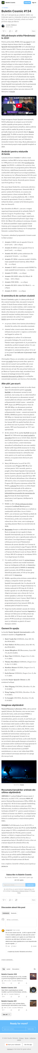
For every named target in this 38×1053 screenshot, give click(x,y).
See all (5, 1014)
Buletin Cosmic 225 (9, 988)
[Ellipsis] (35, 930)
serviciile (28, 390)
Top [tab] (4, 969)
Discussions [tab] (15, 969)
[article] (19, 978)
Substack (10, 1049)
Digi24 (12, 91)
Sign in (34, 2)
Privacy (21, 1038)
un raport (27, 42)
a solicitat (13, 486)
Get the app (28, 1044)
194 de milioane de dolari (23, 504)
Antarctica (18, 575)
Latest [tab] (8, 969)
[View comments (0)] (11, 983)
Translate (5, 7)
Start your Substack (14, 1044)
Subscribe (27, 2)
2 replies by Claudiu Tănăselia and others (20, 951)
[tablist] (9, 913)
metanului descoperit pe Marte (12, 376)
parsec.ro (4, 866)
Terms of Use (27, 889)
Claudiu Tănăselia (11, 25)
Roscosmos (8, 529)
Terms (26, 1038)
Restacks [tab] (13, 913)
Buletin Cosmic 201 (9, 1001)
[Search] (35, 969)
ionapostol (9, 930)
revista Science (30, 560)
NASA (3, 319)
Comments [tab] (6, 913)
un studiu (9, 361)
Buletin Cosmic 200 (9, 974)
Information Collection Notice (20, 891)
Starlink (8, 392)
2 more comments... (7, 960)
